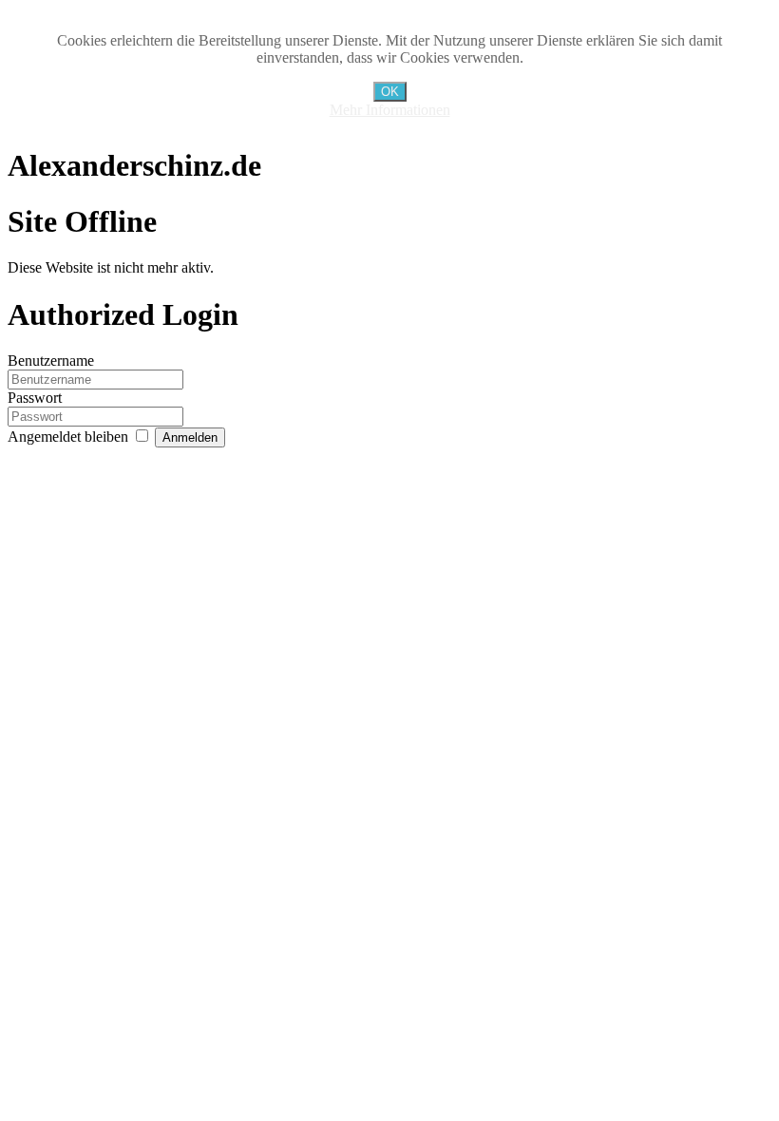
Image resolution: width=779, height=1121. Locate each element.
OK (390, 92)
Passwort (35, 398)
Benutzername (51, 360)
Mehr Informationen (390, 110)
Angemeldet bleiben (70, 436)
